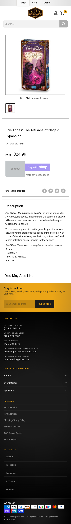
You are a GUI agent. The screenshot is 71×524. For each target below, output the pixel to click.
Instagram (11, 473)
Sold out (15, 168)
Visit (34, 2)
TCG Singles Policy (13, 433)
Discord (9, 456)
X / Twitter (11, 481)
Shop (23, 2)
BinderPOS (9, 519)
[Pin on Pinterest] (50, 191)
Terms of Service (12, 426)
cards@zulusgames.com (16, 359)
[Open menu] (7, 13)
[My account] (55, 13)
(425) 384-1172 (12, 344)
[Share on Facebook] (44, 191)
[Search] (63, 23)
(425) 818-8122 (12, 328)
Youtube (10, 489)
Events (47, 2)
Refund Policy (10, 414)
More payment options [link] (37, 175)
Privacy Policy (10, 407)
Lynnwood (9, 390)
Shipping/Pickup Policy (14, 420)
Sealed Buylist (10, 439)
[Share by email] (63, 191)
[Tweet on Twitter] (57, 191)
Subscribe (44, 304)
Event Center (10, 383)
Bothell (7, 375)
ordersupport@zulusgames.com (20, 351)
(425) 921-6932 (12, 336)
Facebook (11, 465)
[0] (62, 13)
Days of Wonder (14, 143)
